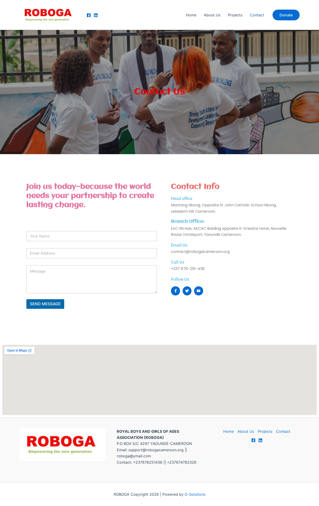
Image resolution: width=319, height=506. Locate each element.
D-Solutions (195, 494)
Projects (235, 15)
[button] (286, 15)
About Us (212, 15)
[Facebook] (89, 15)
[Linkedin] (96, 15)
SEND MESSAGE (45, 304)
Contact (257, 15)
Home (191, 15)
